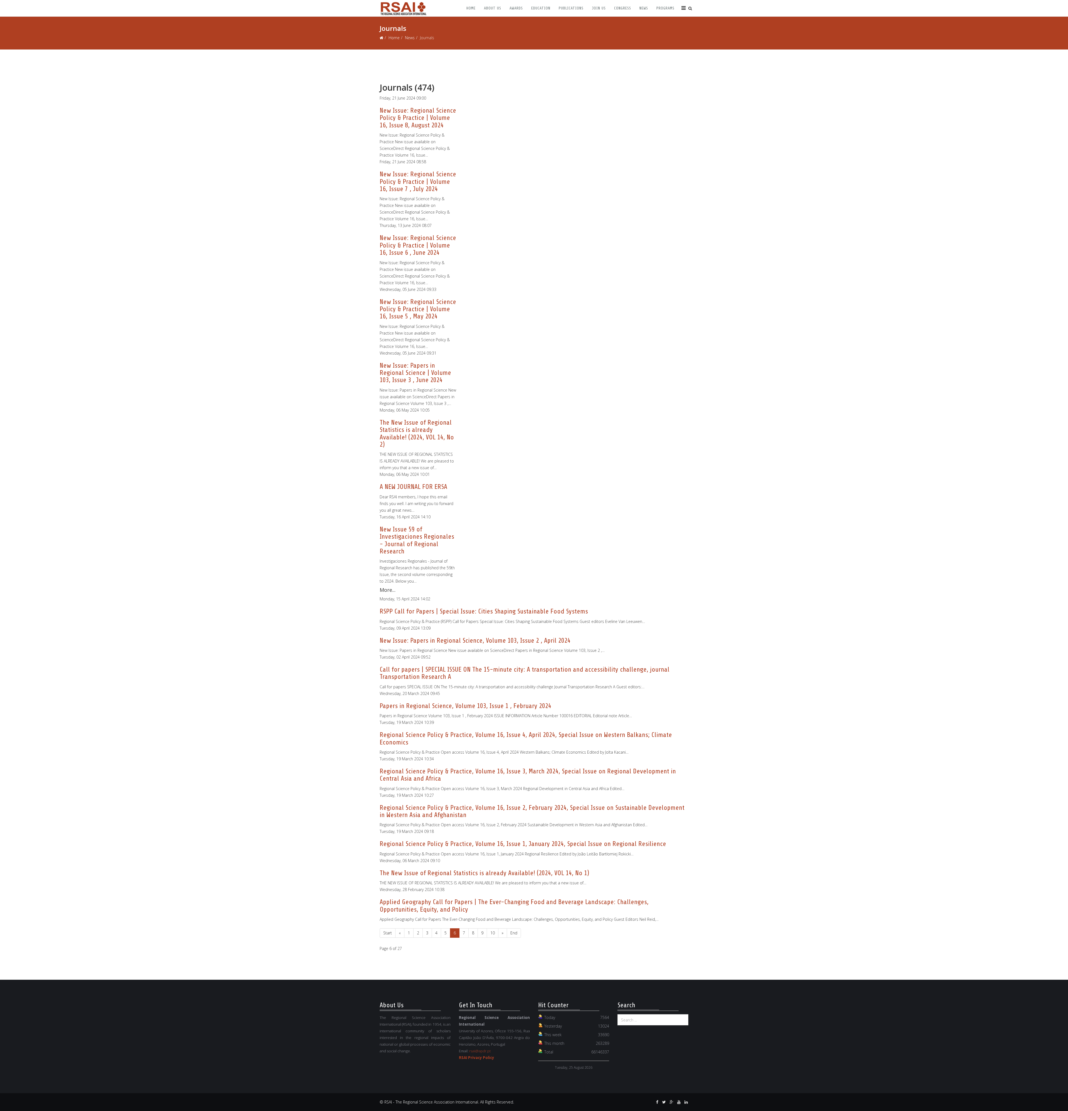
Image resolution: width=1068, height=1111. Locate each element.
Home (471, 8)
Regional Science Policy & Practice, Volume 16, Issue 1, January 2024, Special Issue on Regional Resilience (523, 844)
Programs (665, 8)
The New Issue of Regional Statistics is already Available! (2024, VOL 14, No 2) (417, 433)
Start (387, 933)
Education (540, 8)
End (513, 933)
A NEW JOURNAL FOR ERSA (413, 487)
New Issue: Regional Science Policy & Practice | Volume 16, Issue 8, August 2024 (418, 118)
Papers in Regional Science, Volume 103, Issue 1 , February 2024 (465, 706)
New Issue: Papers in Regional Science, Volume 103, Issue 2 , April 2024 (475, 640)
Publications (571, 8)
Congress (622, 8)
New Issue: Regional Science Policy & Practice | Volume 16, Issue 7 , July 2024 (418, 181)
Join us (599, 8)
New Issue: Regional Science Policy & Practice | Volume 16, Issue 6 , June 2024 (418, 245)
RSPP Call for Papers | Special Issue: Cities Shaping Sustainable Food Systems (484, 611)
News (643, 8)
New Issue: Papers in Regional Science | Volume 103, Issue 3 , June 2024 (415, 373)
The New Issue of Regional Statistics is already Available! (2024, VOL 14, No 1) (484, 873)
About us (492, 8)
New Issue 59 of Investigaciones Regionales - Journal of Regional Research (417, 540)
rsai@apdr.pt (480, 1050)
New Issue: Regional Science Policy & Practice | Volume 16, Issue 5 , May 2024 (418, 309)
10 (492, 933)
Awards (516, 8)
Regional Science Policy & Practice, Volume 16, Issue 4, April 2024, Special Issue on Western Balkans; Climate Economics (526, 738)
